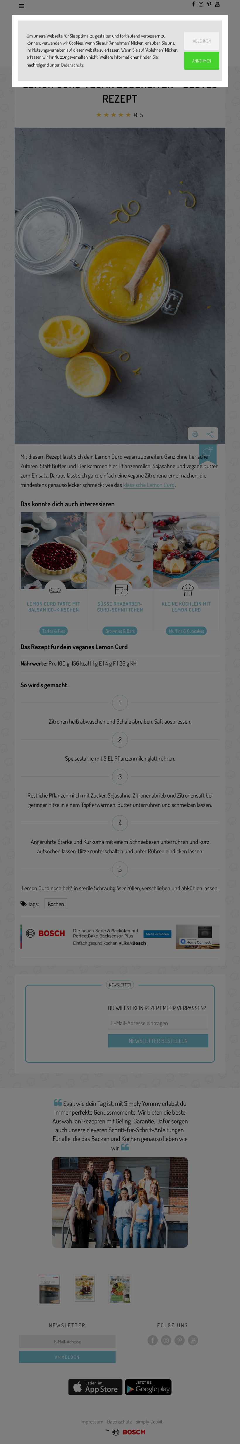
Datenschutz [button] (72, 65)
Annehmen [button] (201, 60)
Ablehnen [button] (202, 40)
